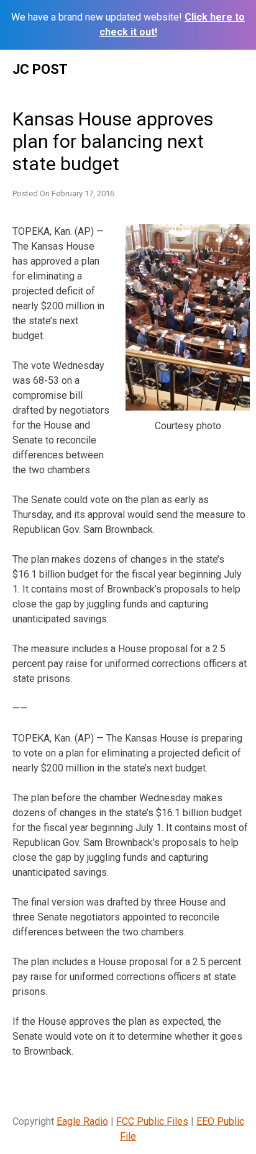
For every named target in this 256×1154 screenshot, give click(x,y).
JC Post (40, 69)
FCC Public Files (152, 1121)
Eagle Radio (82, 1121)
